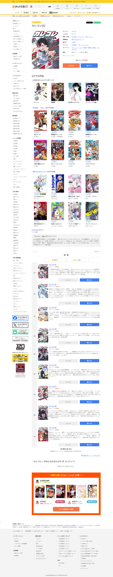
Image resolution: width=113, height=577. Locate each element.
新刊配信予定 (16, 31)
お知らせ (15, 78)
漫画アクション (17, 306)
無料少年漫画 (16, 131)
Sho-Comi (15, 296)
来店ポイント (97, 12)
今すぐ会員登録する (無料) (66, 509)
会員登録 (15, 66)
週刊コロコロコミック (39, 171)
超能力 (94, 47)
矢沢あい (15, 253)
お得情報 (16, 555)
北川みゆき (16, 220)
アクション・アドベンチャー (20, 176)
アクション (75, 47)
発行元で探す (16, 108)
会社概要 (84, 566)
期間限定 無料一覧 (17, 133)
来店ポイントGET (17, 56)
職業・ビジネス (17, 166)
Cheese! (15, 283)
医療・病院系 (16, 187)
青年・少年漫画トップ (18, 41)
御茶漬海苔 (16, 212)
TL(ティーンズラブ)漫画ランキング (68, 551)
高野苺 (14, 237)
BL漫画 (15, 153)
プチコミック (16, 265)
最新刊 (56, 260)
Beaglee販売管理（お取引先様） (89, 556)
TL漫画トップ (16, 44)
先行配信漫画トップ (18, 36)
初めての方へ (16, 86)
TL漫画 (15, 151)
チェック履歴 (16, 71)
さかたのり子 (16, 225)
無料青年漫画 (16, 128)
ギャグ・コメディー (18, 164)
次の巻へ (96, 251)
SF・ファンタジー (17, 182)
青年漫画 (15, 146)
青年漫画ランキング (64, 546)
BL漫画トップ (16, 46)
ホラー (14, 179)
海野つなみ (16, 204)
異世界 (85, 47)
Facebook (62, 563)
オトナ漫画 (16, 156)
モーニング (16, 293)
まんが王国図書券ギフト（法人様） (90, 553)
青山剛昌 (15, 194)
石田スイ (15, 199)
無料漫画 (55, 12)
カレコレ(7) (52, 386)
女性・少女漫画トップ (18, 39)
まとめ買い (78, 260)
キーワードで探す (17, 106)
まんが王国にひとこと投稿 (19, 88)
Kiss (14, 275)
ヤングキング (16, 301)
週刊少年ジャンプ (17, 270)
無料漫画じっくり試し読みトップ (34, 531)
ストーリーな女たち (18, 263)
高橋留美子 (16, 240)
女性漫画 (15, 141)
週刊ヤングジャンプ (18, 281)
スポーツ (15, 174)
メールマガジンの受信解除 (20, 543)
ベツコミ (15, 288)
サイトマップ (85, 568)
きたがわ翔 (16, 217)
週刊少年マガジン (17, 278)
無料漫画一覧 (16, 121)
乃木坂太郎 (16, 243)
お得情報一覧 (16, 59)
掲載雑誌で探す (17, 103)
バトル (80, 47)
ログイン (15, 68)
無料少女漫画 (16, 126)
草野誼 (14, 222)
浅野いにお (16, 196)
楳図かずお (16, 207)
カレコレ (74, 31)
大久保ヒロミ (16, 209)
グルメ (14, 184)
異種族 (90, 47)
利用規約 (84, 558)
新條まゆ (15, 230)
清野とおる (16, 232)
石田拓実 (15, 202)
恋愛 (14, 158)
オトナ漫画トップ (17, 49)
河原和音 (15, 214)
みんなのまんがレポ (18, 111)
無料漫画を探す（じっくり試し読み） (91, 455)
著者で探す (16, 101)
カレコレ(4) (52, 329)
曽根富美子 (16, 235)
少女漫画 (15, 143)
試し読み (71, 65)
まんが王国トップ (18, 531)
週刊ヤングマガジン (18, 268)
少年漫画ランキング (64, 548)
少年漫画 (15, 148)
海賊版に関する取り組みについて (20, 352)
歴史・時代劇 (16, 171)
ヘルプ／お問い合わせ (18, 81)
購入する (89, 65)
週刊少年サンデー (17, 299)
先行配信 (26, 12)
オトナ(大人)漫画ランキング (66, 556)
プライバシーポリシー (87, 561)
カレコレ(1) (52, 264)
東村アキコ (16, 245)
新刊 (90, 12)
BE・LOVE (16, 260)
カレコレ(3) (52, 307)
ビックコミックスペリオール (20, 311)
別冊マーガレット (17, 286)
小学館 (73, 42)
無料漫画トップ (17, 23)
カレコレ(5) (52, 347)
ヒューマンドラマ (17, 161)
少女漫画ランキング (64, 543)
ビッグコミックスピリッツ (19, 273)
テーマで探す (16, 98)
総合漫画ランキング (64, 538)
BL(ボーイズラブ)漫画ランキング (67, 553)
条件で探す (16, 95)
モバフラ (15, 309)
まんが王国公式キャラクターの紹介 (90, 551)
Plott (89, 36)
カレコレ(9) (52, 427)
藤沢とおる (16, 248)
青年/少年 (44, 12)
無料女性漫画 (16, 123)
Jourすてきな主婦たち (18, 291)
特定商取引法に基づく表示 (88, 563)
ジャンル (74, 12)
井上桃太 (78, 36)
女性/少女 (35, 12)
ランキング (82, 12)
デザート (15, 304)
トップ (17, 12)
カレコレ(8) (52, 406)
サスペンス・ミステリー (19, 169)
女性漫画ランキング (64, 541)
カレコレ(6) (52, 365)
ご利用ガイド (16, 83)
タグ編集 (35, 232)
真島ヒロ (15, 250)
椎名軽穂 (15, 227)
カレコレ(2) (52, 284)
